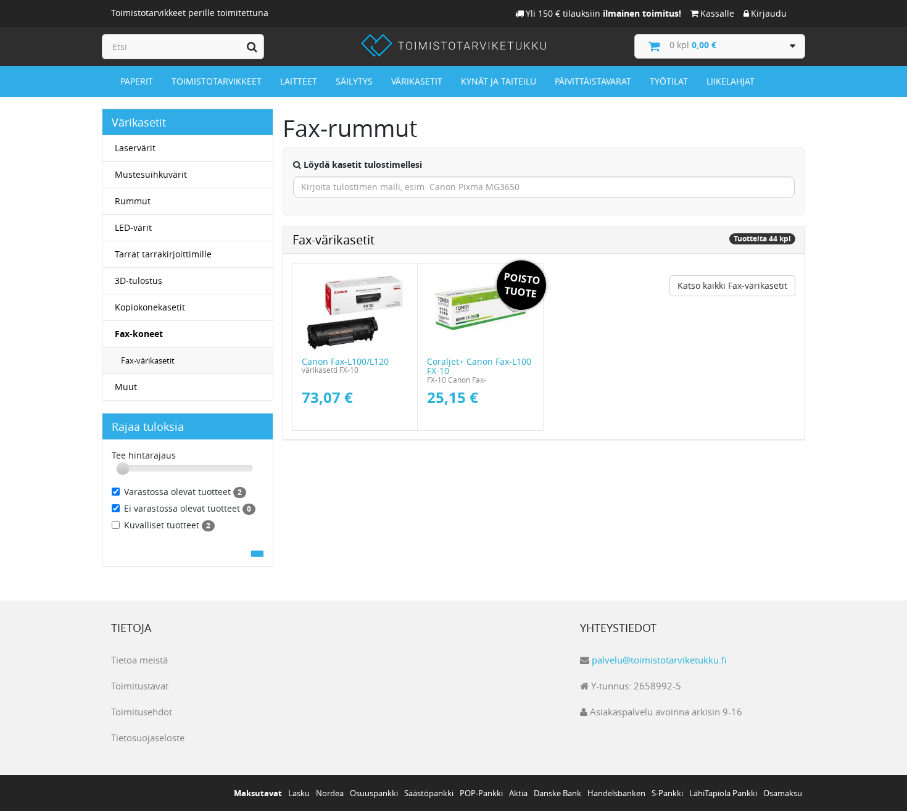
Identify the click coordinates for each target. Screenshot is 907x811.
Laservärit (135, 148)
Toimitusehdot (141, 711)
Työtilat (669, 81)
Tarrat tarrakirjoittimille (163, 254)
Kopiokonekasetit (150, 307)
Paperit (136, 81)
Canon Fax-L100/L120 (345, 361)
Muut (126, 387)
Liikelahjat (730, 81)
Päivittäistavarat (593, 81)
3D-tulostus (138, 280)
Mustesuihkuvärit (151, 174)
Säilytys (354, 81)
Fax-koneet (139, 333)
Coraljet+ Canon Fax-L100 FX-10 (479, 366)
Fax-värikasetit (148, 360)
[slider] (123, 468)
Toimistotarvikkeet (217, 81)
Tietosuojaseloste (147, 737)
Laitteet (298, 81)
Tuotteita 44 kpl (762, 238)
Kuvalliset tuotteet (167, 525)
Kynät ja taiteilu (498, 81)
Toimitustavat (139, 686)
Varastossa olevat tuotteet (183, 491)
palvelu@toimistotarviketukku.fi (659, 660)
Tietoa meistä (139, 660)
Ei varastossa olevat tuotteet (187, 508)
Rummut (133, 201)
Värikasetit (416, 81)
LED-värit (133, 227)
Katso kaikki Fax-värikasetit (732, 285)
